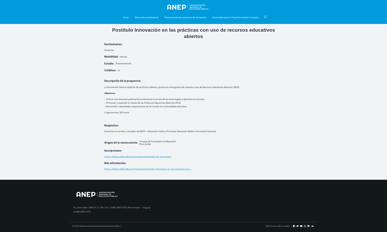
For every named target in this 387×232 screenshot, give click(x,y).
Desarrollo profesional (146, 17)
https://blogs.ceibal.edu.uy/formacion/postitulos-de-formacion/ (137, 156)
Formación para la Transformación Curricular (235, 17)
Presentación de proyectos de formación (185, 17)
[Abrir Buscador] (265, 17)
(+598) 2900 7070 (81, 211)
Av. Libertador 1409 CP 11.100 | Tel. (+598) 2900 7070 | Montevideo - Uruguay (112, 207)
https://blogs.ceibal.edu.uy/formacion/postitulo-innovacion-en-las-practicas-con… (148, 168)
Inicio (126, 17)
